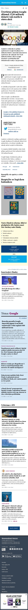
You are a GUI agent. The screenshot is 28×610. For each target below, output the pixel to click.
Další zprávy (14, 528)
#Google (5, 166)
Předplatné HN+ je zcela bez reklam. (19, 269)
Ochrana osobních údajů (7, 575)
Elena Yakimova (10, 471)
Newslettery (4, 591)
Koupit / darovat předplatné (8, 586)
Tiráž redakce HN (6, 564)
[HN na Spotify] (19, 549)
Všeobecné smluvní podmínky (8, 582)
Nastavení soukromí (6, 580)
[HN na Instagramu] (15, 549)
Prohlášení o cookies (6, 578)
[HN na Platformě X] (10, 549)
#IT (10, 166)
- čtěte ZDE (19, 163)
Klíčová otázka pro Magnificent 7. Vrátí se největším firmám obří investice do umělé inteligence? (13, 365)
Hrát (8, 197)
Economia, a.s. (11, 540)
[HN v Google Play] (7, 556)
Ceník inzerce (5, 571)
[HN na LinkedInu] (17, 549)
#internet (15, 169)
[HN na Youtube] (21, 549)
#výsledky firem (6, 169)
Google (13, 313)
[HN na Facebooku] (12, 549)
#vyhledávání (16, 166)
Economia (4, 567)
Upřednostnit (20, 69)
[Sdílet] (23, 8)
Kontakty (4, 562)
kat (11, 23)
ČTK (8, 23)
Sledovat (9, 69)
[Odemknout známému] (26, 8)
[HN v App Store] (17, 556)
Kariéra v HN (5, 569)
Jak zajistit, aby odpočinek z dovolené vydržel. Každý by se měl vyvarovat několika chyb (13, 475)
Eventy (3, 589)
